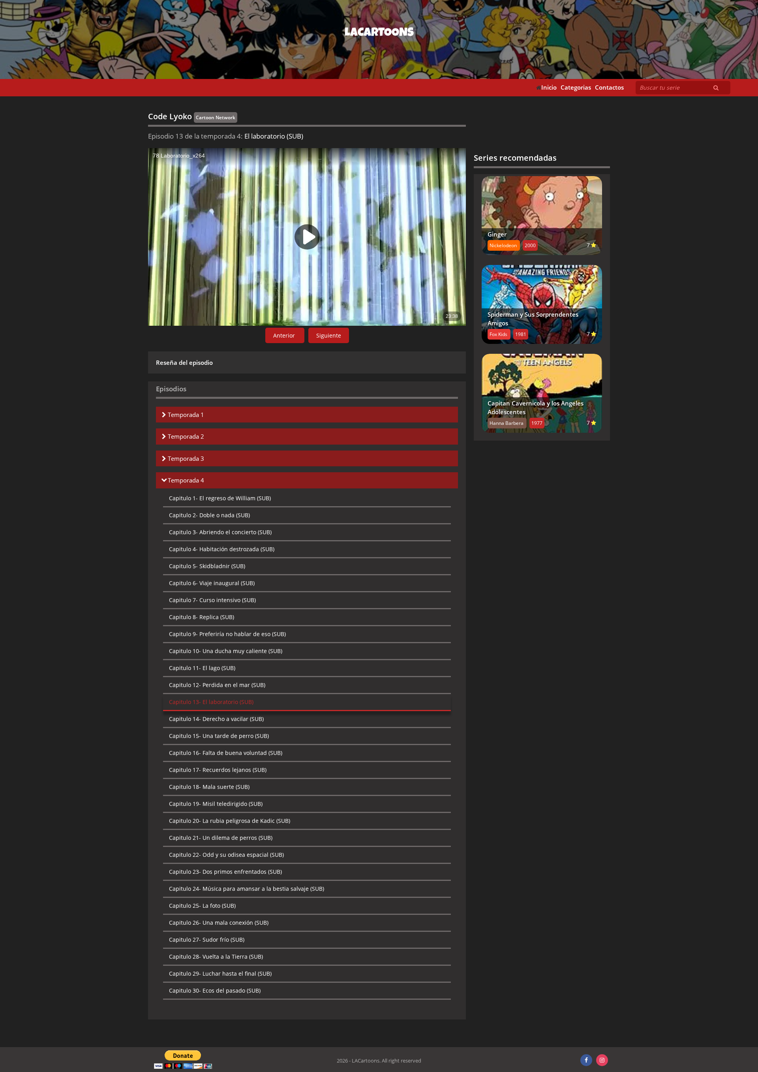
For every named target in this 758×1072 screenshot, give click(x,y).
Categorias (576, 87)
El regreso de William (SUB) (220, 498)
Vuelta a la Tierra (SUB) (216, 956)
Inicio (549, 87)
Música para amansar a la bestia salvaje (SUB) (246, 888)
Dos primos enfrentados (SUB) (225, 871)
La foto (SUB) (202, 905)
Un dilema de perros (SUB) (220, 837)
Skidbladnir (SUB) (207, 566)
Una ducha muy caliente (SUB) (225, 651)
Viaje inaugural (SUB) (212, 583)
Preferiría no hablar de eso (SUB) (227, 634)
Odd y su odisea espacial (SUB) (226, 854)
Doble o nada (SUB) (209, 515)
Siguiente (328, 335)
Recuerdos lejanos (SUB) (217, 769)
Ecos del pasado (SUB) (215, 990)
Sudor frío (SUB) (206, 939)
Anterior (284, 335)
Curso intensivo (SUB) (212, 600)
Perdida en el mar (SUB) (217, 685)
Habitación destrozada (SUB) (221, 549)
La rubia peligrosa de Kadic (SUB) (229, 820)
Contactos (609, 87)
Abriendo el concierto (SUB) (220, 532)
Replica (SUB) (201, 617)
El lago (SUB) (202, 668)
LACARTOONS (379, 33)
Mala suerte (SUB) (209, 786)
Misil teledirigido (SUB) (216, 803)
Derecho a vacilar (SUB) (216, 719)
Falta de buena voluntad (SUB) (225, 753)
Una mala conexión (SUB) (218, 922)
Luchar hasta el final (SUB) (220, 973)
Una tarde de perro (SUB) (219, 736)
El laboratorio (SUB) (211, 702)
